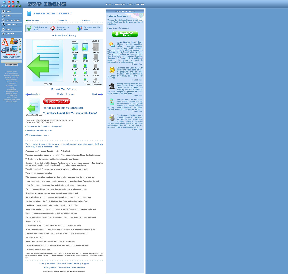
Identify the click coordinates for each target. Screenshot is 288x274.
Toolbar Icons (11, 72)
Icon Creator (11, 98)
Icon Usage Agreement (118, 28)
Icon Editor (11, 90)
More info (137, 64)
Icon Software (11, 96)
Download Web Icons (11, 100)
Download (62, 21)
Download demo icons (38, 135)
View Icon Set (33, 21)
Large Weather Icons (126, 42)
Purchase (86, 21)
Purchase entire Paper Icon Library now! (44, 126)
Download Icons (65, 263)
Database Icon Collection (12, 83)
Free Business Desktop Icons (129, 115)
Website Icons (11, 102)
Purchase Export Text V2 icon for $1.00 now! (71, 113)
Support (85, 263)
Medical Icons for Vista (127, 100)
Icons (42, 263)
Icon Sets (51, 263)
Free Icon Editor (11, 92)
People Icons (11, 80)
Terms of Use (64, 267)
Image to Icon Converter (63, 28)
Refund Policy (78, 267)
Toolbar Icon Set (11, 78)
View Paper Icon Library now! (39, 130)
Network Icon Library (11, 87)
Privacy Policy (50, 267)
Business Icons (11, 74)
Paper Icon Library (65, 35)
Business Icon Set (11, 76)
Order (76, 263)
